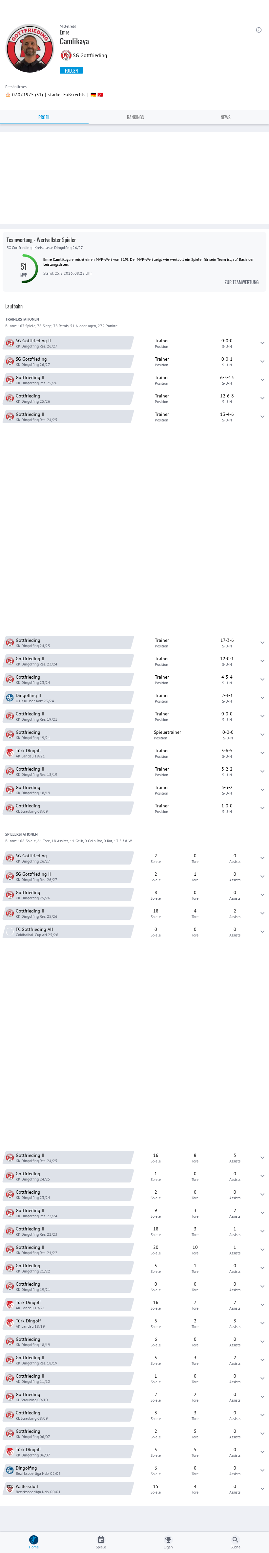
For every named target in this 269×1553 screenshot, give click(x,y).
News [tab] (226, 117)
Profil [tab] (44, 117)
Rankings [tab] (135, 117)
